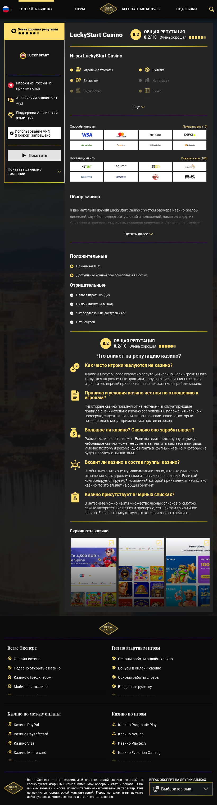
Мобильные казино (31, 686)
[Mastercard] (121, 135)
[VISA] (86, 135)
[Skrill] (155, 135)
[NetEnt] (86, 166)
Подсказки (186, 9)
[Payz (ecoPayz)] (189, 135)
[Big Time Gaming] (155, 177)
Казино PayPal (26, 724)
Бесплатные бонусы (141, 9)
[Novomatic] (86, 177)
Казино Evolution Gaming (139, 752)
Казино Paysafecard (31, 733)
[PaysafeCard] (155, 145)
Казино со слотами (134, 761)
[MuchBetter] (121, 145)
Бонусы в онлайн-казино (139, 668)
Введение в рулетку (135, 686)
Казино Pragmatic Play (137, 724)
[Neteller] (86, 145)
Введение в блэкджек (137, 695)
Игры (80, 9)
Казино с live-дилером (32, 677)
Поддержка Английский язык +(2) (37, 115)
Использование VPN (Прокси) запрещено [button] (33, 133)
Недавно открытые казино (37, 668)
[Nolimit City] (121, 166)
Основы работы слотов (138, 677)
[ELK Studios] (189, 177)
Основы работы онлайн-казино (145, 658)
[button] (181, 788)
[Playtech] (121, 177)
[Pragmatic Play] (189, 166)
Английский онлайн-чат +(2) (36, 100)
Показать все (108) (194, 158)
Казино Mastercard (30, 752)
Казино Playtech (132, 743)
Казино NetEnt (130, 733)
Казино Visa (24, 743)
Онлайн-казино (36, 9)
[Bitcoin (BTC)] (189, 145)
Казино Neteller (27, 761)
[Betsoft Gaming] (155, 166)
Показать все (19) (195, 126)
